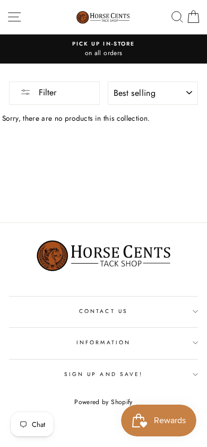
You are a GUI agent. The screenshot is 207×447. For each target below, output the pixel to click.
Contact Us (103, 311)
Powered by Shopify (103, 402)
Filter (46, 92)
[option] (103, 49)
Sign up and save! (103, 374)
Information (103, 342)
